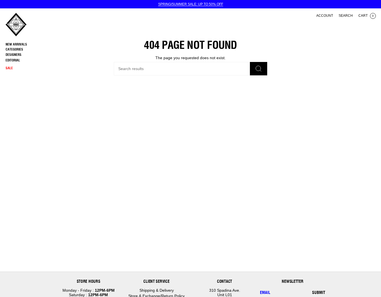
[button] (29, 49)
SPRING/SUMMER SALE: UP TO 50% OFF (190, 4)
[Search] (258, 68)
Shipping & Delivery (156, 290)
